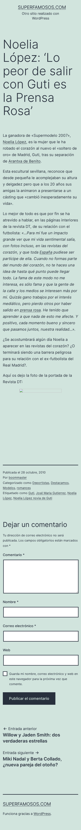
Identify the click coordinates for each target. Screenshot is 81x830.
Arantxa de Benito (24, 161)
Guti (31, 493)
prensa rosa (30, 310)
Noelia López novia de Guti (32, 498)
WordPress (42, 814)
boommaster (18, 477)
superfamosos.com (42, 7)
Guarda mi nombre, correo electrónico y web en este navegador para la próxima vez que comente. (43, 679)
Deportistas (40, 483)
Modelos (9, 488)
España (46, 252)
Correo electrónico (19, 626)
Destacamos (60, 483)
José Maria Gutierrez (51, 493)
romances (24, 488)
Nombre (10, 602)
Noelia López (14, 142)
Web (6, 650)
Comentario (13, 555)
